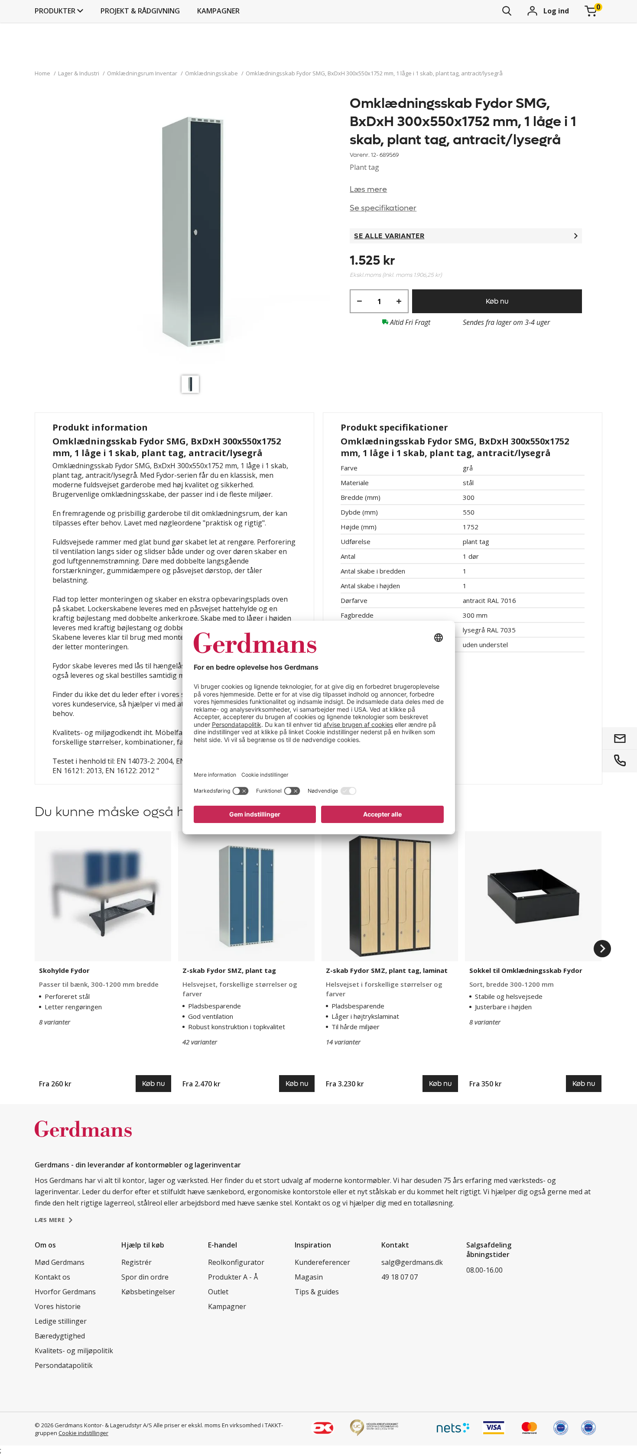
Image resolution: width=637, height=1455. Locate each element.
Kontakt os (52, 1277)
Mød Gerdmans (59, 1262)
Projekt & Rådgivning (140, 11)
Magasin (309, 1277)
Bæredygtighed (60, 1336)
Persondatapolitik (64, 1365)
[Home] (83, 1138)
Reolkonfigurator (236, 1262)
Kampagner (218, 11)
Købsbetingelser (148, 1291)
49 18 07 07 (399, 1277)
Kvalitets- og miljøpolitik (74, 1350)
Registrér (136, 1262)
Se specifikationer (383, 208)
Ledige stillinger (61, 1321)
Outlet (218, 1291)
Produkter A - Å (233, 1277)
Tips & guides (317, 1291)
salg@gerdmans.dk (412, 1262)
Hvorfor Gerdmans (65, 1291)
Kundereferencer (322, 1262)
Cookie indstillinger (83, 1433)
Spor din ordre (145, 1277)
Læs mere (368, 189)
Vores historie (58, 1306)
